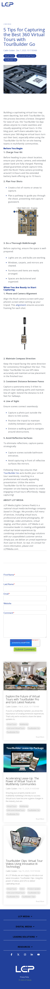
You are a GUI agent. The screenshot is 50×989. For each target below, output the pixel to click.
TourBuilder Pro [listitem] (13, 732)
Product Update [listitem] (34, 889)
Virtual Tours (9, 56)
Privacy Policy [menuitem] (24, 977)
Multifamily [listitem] (24, 724)
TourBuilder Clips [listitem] (28, 897)
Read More (40, 737)
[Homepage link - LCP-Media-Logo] (25, 973)
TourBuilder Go (10, 60)
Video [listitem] (22, 889)
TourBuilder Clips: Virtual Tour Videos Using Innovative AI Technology (24, 863)
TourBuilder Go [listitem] (34, 728)
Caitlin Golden (9, 50)
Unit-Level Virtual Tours (26, 56)
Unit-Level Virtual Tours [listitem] (16, 728)
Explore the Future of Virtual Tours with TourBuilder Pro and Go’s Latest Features (23, 699)
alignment (21, 305)
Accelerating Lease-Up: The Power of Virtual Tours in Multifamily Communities (22, 781)
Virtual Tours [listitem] (11, 724)
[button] (46, 4)
